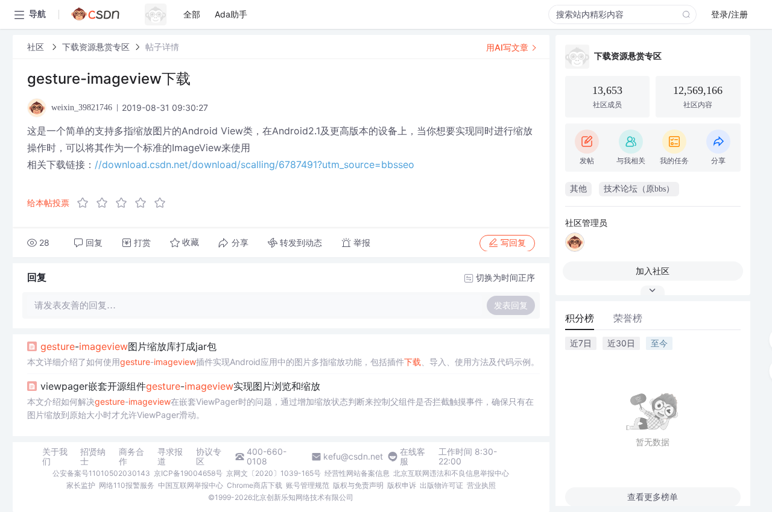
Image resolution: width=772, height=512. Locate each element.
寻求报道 (170, 456)
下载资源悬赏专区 (96, 47)
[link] (36, 47)
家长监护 (80, 485)
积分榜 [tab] (579, 318)
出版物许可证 (441, 485)
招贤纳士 (93, 456)
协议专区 (208, 456)
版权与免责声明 (358, 485)
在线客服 (412, 456)
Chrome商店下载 (254, 485)
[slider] (125, 203)
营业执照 (481, 485)
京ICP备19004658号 (188, 473)
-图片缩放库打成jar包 (128, 346)
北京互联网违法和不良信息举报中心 (451, 473)
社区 (36, 47)
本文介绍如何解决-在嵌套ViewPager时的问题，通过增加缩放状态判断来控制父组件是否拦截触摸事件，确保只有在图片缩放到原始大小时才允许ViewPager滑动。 (280, 408)
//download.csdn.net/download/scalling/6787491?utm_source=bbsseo (254, 164)
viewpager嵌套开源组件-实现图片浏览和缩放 (180, 386)
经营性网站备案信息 (357, 473)
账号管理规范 (307, 485)
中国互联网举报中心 (190, 485)
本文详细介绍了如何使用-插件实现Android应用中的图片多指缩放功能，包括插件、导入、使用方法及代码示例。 (283, 362)
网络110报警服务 (126, 485)
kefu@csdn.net (353, 456)
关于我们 (55, 456)
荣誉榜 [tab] (627, 318)
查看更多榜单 (652, 497)
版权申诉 (401, 485)
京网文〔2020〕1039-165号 (273, 473)
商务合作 (131, 456)
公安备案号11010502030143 (101, 473)
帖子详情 (162, 47)
